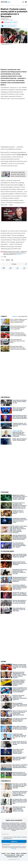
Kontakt (4, 853)
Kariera (18, 853)
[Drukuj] (11, 268)
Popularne (14, 316)
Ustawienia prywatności (12, 856)
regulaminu (19, 837)
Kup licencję (18, 254)
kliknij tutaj (14, 848)
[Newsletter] (4, 268)
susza (8, 260)
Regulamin (23, 853)
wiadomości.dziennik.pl (10, 5)
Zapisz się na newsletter (10, 26)
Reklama (13, 853)
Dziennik (2, 5)
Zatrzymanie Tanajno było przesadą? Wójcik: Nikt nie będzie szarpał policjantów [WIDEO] (18, 174)
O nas (8, 853)
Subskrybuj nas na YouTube (10, 22)
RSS (21, 856)
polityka (18, 5)
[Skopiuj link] (17, 268)
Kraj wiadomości (23, 316)
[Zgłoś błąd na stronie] (24, 268)
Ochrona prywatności (9, 855)
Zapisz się (14, 841)
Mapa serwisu (20, 855)
